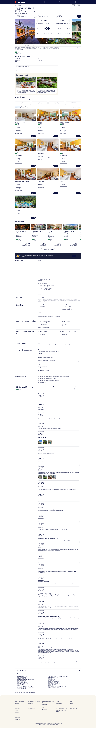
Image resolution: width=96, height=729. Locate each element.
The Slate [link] (18, 685)
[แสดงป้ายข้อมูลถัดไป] (81, 235)
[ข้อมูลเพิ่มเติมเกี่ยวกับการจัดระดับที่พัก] (19, 9)
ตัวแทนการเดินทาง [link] (45, 709)
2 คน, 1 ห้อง (60, 16)
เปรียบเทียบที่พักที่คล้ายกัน (49, 249)
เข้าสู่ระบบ (79, 2)
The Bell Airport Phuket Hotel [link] (53, 681)
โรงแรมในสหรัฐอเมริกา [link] (18, 705)
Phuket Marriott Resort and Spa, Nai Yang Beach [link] (57, 686)
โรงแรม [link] (16, 692)
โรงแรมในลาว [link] (17, 710)
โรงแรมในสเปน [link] (17, 715)
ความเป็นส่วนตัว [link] (58, 705)
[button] (42, 26)
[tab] (17, 673)
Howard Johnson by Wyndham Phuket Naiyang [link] (25, 679)
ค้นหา (79, 16)
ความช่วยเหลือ (67, 2)
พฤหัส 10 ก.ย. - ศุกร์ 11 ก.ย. (43, 16)
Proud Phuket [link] (50, 678)
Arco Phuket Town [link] (51, 680)
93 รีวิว (17, 391)
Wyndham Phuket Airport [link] (21, 681)
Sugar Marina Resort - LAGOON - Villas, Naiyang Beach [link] (58, 676)
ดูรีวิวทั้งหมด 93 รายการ (19, 53)
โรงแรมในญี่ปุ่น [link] (17, 706)
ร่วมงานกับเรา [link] (72, 705)
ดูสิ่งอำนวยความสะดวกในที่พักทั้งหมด (44, 327)
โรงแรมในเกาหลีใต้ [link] (17, 708)
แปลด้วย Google (41, 397)
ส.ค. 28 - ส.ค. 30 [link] (56, 103)
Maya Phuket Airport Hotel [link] (22, 678)
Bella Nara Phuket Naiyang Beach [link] (54, 683)
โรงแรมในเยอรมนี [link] (17, 717)
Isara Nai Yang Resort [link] (52, 679)
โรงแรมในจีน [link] (16, 712)
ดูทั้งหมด (16, 64)
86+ (79, 42)
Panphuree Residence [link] (52, 684)
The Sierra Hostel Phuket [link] (21, 677)
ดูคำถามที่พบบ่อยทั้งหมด (42, 382)
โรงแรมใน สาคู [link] (25, 692)
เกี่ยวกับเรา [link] (71, 703)
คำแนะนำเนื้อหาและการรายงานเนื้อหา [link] (61, 708)
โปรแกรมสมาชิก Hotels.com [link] (74, 708)
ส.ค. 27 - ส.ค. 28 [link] (22, 103)
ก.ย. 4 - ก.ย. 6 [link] (73, 103)
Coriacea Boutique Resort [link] (21, 680)
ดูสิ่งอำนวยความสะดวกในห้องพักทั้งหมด (44, 337)
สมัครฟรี (78, 255)
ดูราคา (33, 136)
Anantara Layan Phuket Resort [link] (22, 683)
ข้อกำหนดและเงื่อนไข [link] (59, 703)
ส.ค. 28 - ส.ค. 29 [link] (39, 103)
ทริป (72, 2)
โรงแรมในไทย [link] (17, 703)
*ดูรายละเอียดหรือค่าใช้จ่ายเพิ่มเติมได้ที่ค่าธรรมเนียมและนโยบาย (48, 316)
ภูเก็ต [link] (21, 692)
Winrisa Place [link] (50, 685)
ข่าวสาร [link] (43, 706)
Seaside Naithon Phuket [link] (21, 688)
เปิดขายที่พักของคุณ (59, 2)
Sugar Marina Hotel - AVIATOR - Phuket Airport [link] (25, 687)
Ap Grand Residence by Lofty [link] (53, 687)
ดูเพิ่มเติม (39, 294)
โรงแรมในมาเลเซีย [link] (17, 719)
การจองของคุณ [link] (30, 703)
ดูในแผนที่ (40, 280)
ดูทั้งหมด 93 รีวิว (42, 666)
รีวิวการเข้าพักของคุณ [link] (31, 708)
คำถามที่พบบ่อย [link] (30, 705)
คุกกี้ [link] (56, 706)
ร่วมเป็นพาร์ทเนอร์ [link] (45, 704)
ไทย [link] (19, 692)
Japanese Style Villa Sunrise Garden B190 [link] (24, 686)
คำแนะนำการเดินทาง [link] (73, 706)
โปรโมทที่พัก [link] (44, 707)
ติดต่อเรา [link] (29, 706)
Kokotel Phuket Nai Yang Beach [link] (53, 682)
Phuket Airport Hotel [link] (20, 684)
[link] (78, 5)
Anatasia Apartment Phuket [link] (53, 677)
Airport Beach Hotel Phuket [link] (22, 682)
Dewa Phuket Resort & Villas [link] (22, 676)
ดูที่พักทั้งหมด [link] (19, 5)
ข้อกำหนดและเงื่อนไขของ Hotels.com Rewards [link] (61, 711)
